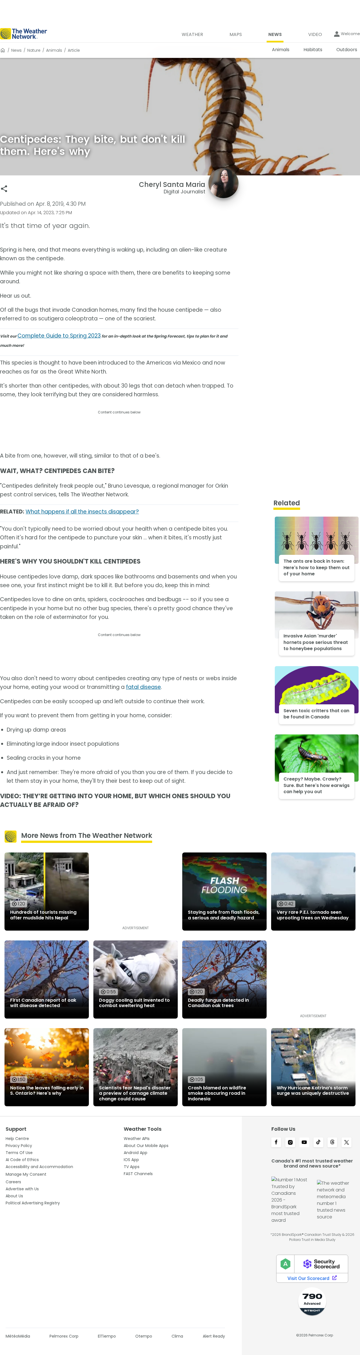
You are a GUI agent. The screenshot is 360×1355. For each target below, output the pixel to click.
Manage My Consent (26, 1174)
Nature (33, 50)
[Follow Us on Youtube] (304, 1143)
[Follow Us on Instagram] (290, 1143)
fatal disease (143, 687)
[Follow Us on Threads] (332, 1143)
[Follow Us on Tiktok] (318, 1143)
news (16, 50)
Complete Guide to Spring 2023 (59, 336)
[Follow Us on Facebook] (276, 1143)
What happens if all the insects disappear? (82, 511)
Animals (54, 50)
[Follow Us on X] (346, 1143)
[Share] (4, 189)
